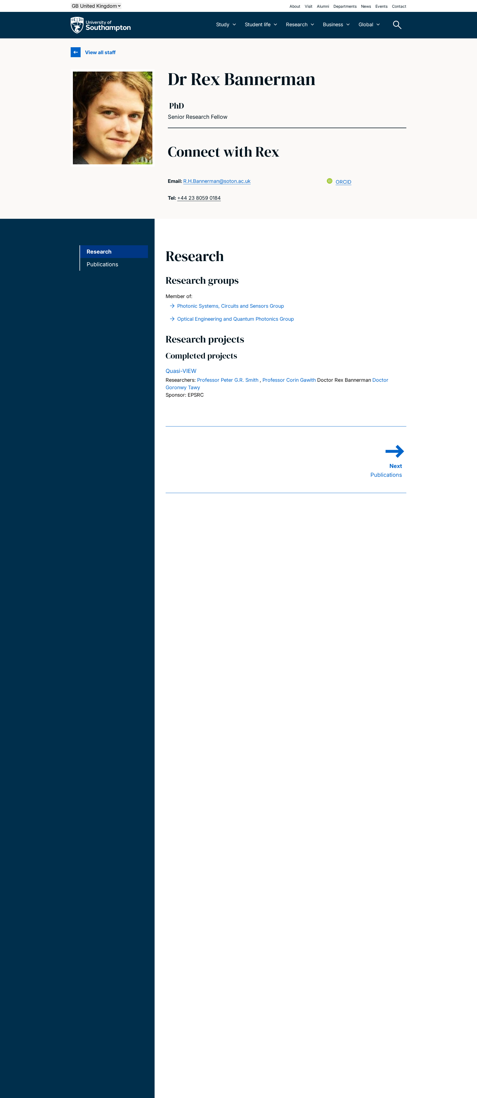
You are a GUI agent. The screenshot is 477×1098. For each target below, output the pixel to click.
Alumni (323, 6)
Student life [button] (258, 24)
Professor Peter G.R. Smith (227, 380)
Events (381, 6)
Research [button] (297, 24)
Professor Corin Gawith (289, 380)
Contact (399, 6)
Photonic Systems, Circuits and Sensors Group (230, 306)
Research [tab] (99, 251)
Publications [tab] (102, 264)
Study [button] (222, 24)
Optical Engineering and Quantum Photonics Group (235, 319)
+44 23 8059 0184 (199, 198)
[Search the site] (395, 25)
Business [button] (333, 24)
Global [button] (366, 24)
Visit (308, 6)
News (366, 6)
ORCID (343, 182)
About (295, 6)
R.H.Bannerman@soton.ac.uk (217, 181)
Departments (345, 6)
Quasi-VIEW (181, 371)
